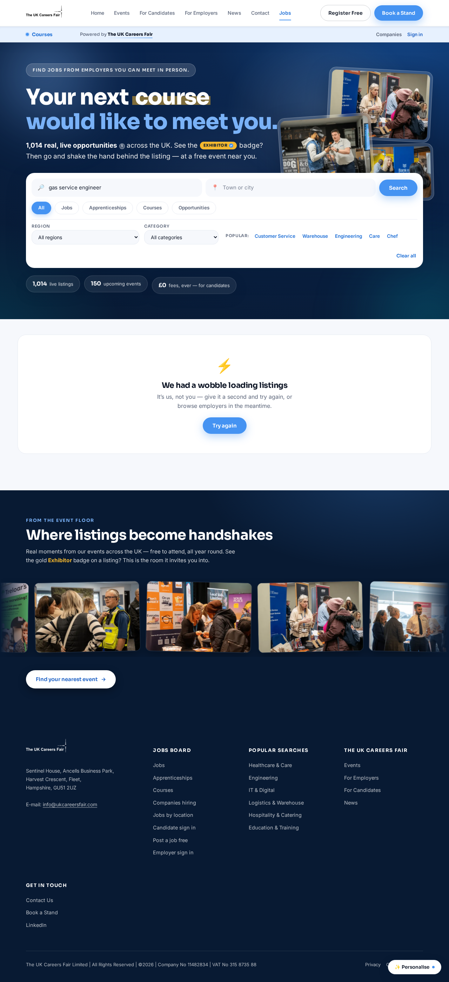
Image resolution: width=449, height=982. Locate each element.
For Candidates (157, 13)
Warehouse (315, 236)
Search (398, 187)
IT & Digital (262, 790)
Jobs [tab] (66, 207)
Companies (389, 34)
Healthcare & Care (270, 765)
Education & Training (274, 827)
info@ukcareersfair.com (70, 804)
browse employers (202, 405)
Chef (392, 236)
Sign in (415, 34)
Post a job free (170, 840)
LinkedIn (36, 925)
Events (122, 13)
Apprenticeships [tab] (107, 207)
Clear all (406, 256)
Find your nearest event (71, 679)
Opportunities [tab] (194, 207)
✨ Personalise (412, 967)
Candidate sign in (174, 827)
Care (374, 236)
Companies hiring (174, 803)
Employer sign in (173, 852)
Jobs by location (173, 815)
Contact (260, 13)
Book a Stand (398, 13)
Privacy (373, 964)
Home (97, 13)
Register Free (345, 13)
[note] (122, 146)
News (234, 13)
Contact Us (39, 900)
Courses (163, 790)
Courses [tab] (152, 207)
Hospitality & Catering (275, 815)
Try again (225, 425)
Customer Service (275, 236)
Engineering (348, 236)
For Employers (201, 13)
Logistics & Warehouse (276, 803)
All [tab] (41, 207)
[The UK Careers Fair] (44, 13)
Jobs (285, 13)
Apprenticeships (173, 778)
